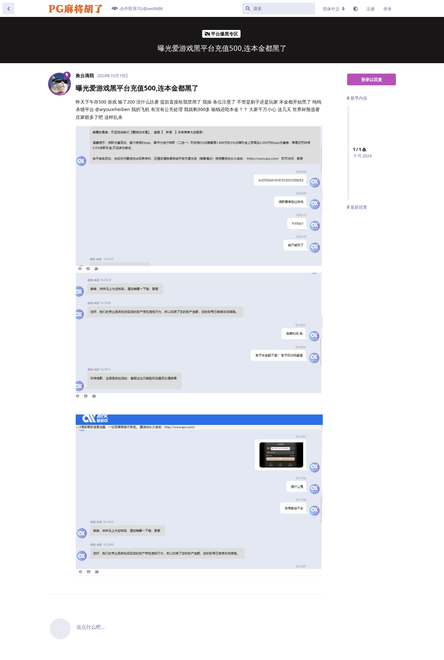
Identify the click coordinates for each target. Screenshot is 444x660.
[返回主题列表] (8, 8)
